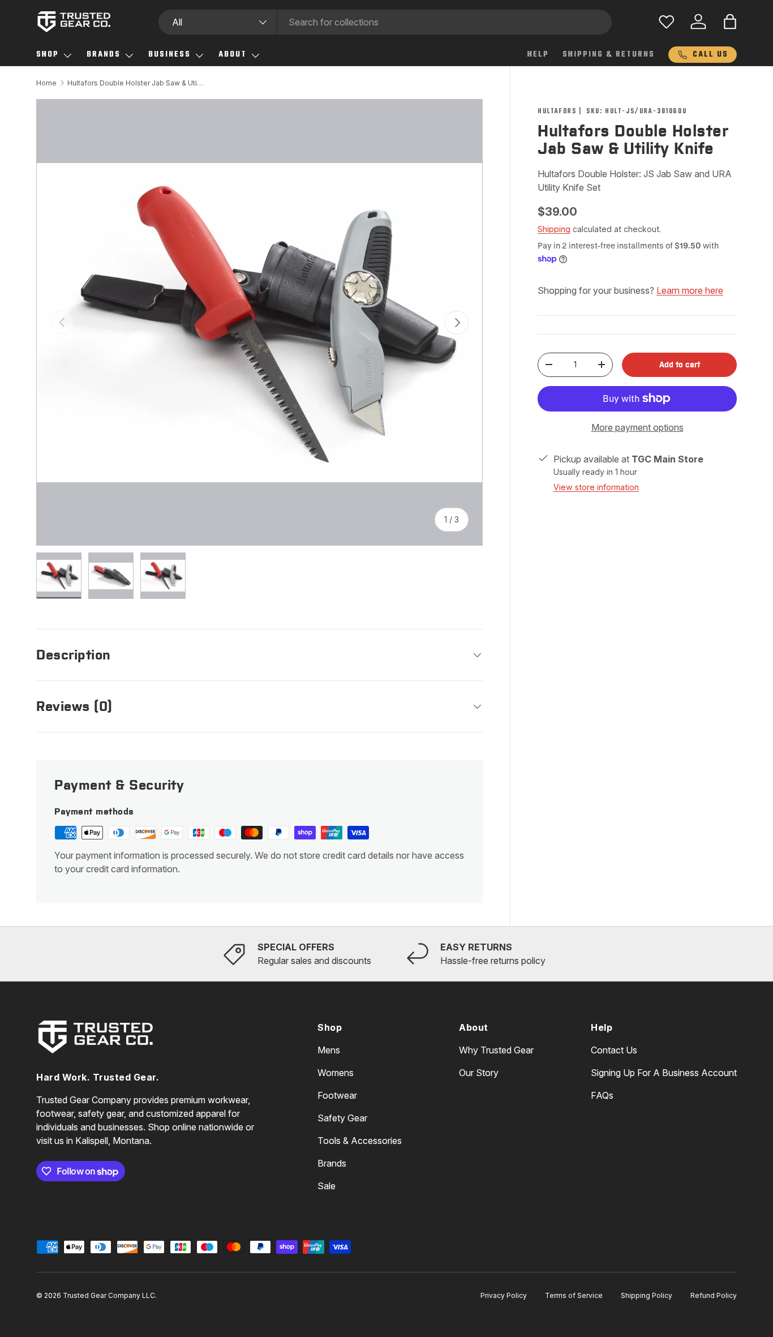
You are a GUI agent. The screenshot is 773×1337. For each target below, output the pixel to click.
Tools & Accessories (359, 1140)
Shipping (554, 229)
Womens (335, 1072)
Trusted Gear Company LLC (109, 1295)
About (232, 54)
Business (169, 54)
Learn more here (689, 290)
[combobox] (385, 22)
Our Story (479, 1072)
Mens (328, 1050)
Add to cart (679, 364)
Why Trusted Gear (496, 1050)
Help (538, 54)
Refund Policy (713, 1295)
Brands (104, 54)
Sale (326, 1186)
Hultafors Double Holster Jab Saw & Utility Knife (135, 83)
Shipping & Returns (608, 54)
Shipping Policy (646, 1295)
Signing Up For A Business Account (664, 1072)
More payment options (637, 427)
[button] (730, 21)
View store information (596, 487)
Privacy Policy (503, 1295)
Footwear (337, 1095)
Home (46, 83)
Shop (47, 54)
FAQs (602, 1095)
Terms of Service (574, 1295)
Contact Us (614, 1050)
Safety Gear (342, 1118)
